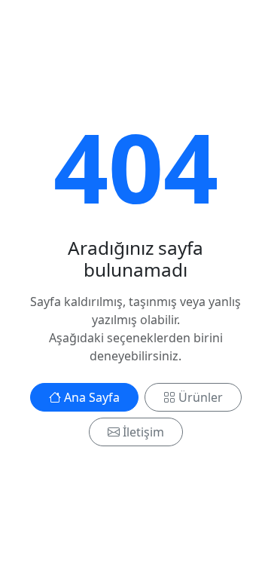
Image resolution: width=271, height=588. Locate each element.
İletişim (143, 432)
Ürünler (200, 397)
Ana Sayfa (92, 397)
